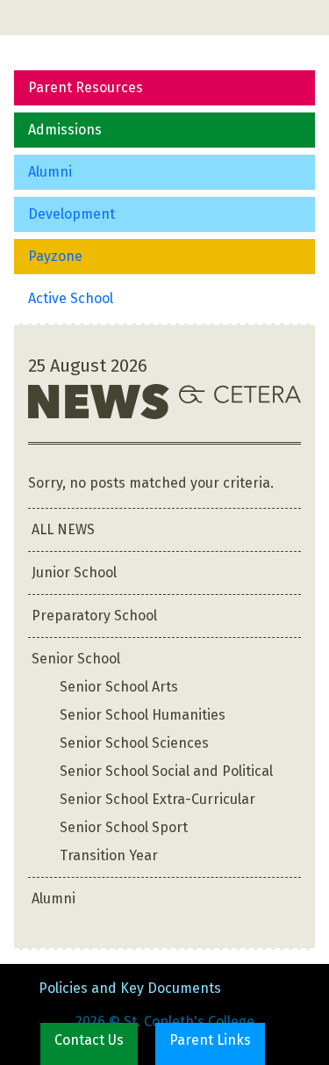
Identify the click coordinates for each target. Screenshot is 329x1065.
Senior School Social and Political (166, 771)
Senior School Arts (119, 686)
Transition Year (109, 855)
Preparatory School (94, 615)
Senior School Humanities (142, 714)
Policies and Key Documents (130, 988)
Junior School (74, 572)
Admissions (65, 129)
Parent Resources (85, 87)
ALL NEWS (63, 529)
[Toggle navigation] (38, 17)
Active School (70, 298)
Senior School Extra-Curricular (157, 799)
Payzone (55, 256)
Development (71, 214)
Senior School (76, 658)
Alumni (50, 171)
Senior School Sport (124, 827)
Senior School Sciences (134, 743)
